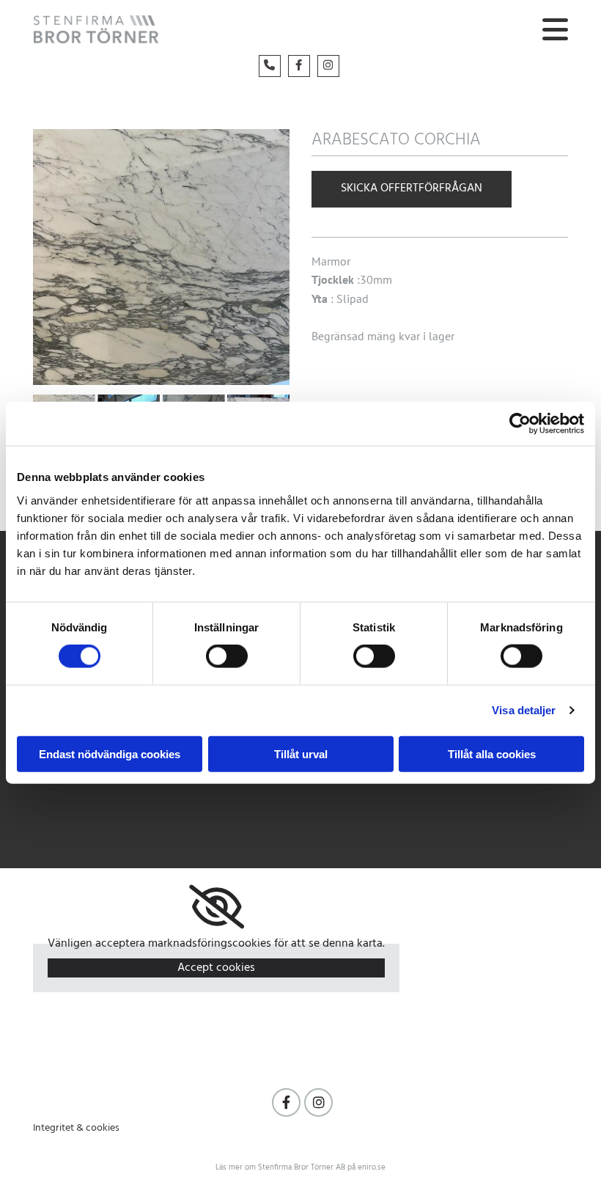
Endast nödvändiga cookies (109, 753)
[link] (216, 907)
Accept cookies (216, 967)
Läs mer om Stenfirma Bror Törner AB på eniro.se (300, 1167)
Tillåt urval (301, 753)
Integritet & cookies (76, 1128)
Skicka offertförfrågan (411, 188)
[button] (416, 31)
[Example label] (286, 1102)
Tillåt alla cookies (492, 753)
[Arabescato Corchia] (161, 257)
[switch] (227, 656)
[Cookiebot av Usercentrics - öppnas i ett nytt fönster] (520, 424)
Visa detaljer (524, 710)
